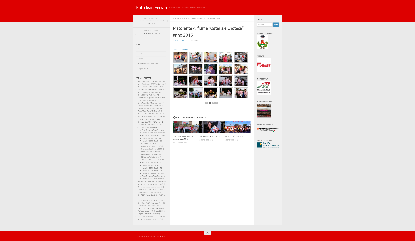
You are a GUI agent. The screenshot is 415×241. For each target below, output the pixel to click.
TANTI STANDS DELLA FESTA (151, 160)
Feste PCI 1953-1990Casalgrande (151, 181)
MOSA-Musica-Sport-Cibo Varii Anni (152, 195)
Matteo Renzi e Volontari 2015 (148, 192)
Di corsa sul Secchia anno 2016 (151, 149)
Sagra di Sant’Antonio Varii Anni (148, 214)
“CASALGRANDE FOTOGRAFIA (150, 81)
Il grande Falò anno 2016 (234, 136)
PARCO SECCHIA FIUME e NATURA (150, 208)
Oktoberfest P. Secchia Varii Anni (151, 203)
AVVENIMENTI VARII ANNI (149, 92)
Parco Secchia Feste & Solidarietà (149, 206)
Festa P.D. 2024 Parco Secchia (152, 176)
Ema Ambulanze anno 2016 (209, 136)
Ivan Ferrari (179, 41)
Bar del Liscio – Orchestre (149, 144)
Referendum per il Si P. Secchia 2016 (150, 211)
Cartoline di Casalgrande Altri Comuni (150, 98)
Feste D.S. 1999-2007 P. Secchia (151, 114)
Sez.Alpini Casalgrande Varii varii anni (150, 216)
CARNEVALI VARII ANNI (148, 95)
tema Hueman (161, 236)
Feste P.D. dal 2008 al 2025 (149, 125)
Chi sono (141, 49)
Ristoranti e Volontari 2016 (207, 18)
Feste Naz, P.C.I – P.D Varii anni (150, 122)
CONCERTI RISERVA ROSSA (150, 146)
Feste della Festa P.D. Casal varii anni (150, 116)
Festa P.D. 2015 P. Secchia (151, 138)
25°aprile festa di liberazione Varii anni (151, 89)
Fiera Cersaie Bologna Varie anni (151, 184)
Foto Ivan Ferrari (151, 7)
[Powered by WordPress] (144, 236)
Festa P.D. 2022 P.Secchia (150, 171)
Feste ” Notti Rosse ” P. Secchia (148, 111)
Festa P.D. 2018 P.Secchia (150, 165)
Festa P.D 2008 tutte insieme (149, 127)
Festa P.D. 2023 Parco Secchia (152, 173)
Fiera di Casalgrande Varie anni (150, 187)
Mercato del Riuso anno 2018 (148, 64)
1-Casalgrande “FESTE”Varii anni (151, 84)
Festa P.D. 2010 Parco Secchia (152, 133)
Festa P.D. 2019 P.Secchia (150, 168)
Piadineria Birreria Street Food (151, 154)
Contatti (140, 59)
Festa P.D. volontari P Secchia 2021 (149, 106)
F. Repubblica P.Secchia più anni (150, 103)
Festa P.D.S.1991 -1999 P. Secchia (149, 108)
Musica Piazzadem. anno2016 (151, 152)
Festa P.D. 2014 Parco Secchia (152, 136)
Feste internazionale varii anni (148, 119)
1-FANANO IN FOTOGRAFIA (149, 87)
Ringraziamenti (143, 69)
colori (141, 54)
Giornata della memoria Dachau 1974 (150, 189)
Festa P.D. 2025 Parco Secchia (152, 179)
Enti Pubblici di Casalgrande (147, 100)
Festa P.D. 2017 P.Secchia (150, 163)
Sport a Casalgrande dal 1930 (150, 219)
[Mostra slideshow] (180, 49)
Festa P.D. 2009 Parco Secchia (152, 130)
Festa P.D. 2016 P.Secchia (183, 18)
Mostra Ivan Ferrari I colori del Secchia (150, 200)
